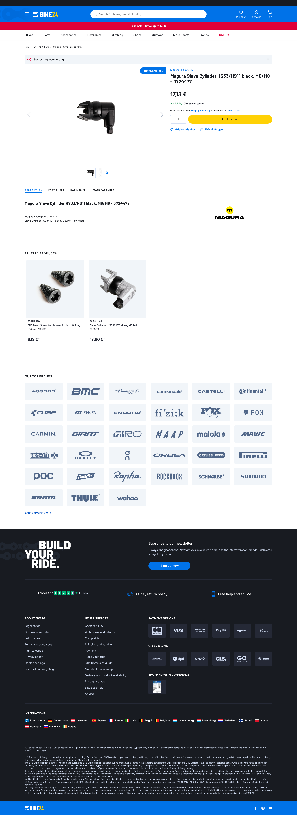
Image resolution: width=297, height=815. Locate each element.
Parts (46, 46)
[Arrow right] (80, 289)
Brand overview (36, 512)
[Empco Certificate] (157, 687)
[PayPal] (221, 631)
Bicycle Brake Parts (72, 46)
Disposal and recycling (39, 669)
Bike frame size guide (98, 663)
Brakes (55, 46)
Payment (90, 650)
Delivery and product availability (105, 675)
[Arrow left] (29, 289)
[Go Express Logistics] (242, 659)
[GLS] (221, 659)
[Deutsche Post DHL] (157, 659)
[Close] (268, 58)
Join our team (33, 638)
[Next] (162, 114)
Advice (89, 694)
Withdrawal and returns (100, 632)
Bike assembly (94, 687)
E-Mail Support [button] (215, 129)
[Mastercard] (157, 631)
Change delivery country (90, 760)
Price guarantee (95, 681)
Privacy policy (34, 656)
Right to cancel (34, 650)
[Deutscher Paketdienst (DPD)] (178, 659)
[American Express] (199, 631)
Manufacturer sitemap (99, 669)
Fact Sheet (56, 190)
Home (28, 46)
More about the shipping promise (251, 779)
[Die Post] (199, 659)
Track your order (95, 656)
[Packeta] (263, 659)
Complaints (92, 638)
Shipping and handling (99, 644)
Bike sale (136, 26)
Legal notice (32, 626)
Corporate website (37, 632)
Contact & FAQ (94, 626)
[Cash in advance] (263, 631)
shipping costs (88, 747)
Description (33, 190)
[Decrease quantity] (173, 119)
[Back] (29, 114)
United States (233, 110)
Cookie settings (35, 663)
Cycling (37, 46)
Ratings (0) (78, 190)
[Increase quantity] (182, 119)
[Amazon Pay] (242, 631)
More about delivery (261, 773)
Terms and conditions (38, 644)
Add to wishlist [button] (185, 129)
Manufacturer (103, 190)
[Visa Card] (178, 631)
